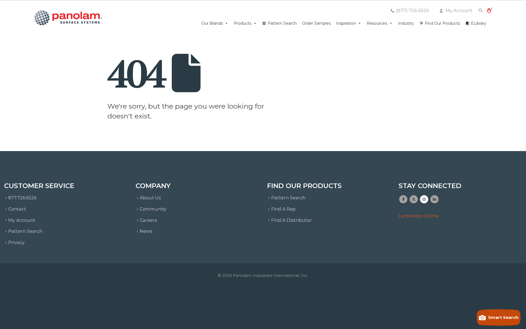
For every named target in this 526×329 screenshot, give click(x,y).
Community (153, 209)
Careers (148, 220)
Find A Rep (283, 209)
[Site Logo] (68, 18)
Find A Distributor (291, 220)
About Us (150, 197)
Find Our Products (442, 23)
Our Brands (212, 23)
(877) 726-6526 (412, 10)
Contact (17, 209)
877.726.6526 (22, 197)
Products (242, 23)
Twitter (414, 199)
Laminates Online (419, 216)
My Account (458, 10)
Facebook (403, 199)
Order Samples (316, 23)
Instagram (424, 199)
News (146, 231)
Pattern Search (282, 23)
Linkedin (434, 199)
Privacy (16, 242)
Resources (377, 23)
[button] (480, 10)
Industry (406, 23)
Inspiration (346, 23)
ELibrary (478, 23)
